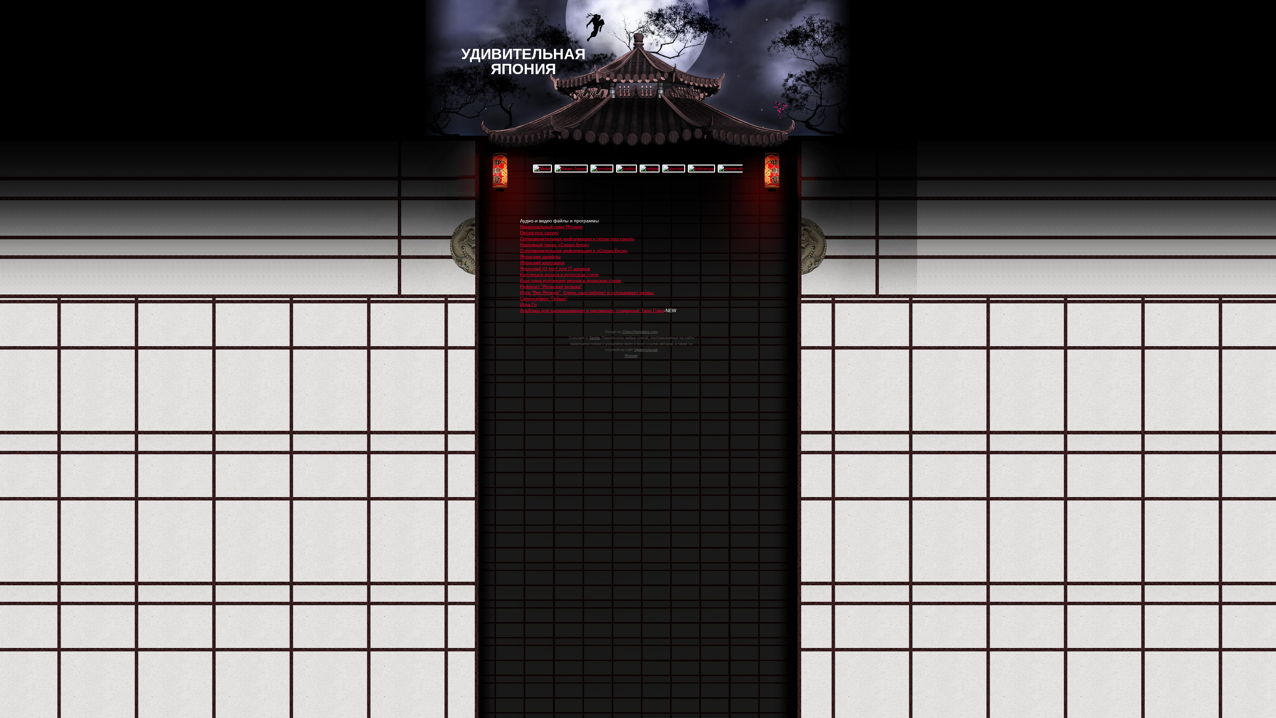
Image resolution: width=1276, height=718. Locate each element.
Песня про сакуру (539, 232)
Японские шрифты (540, 256)
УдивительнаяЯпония (523, 61)
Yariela (594, 338)
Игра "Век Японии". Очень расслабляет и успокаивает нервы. (587, 292)
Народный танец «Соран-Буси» (554, 244)
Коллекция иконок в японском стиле (559, 274)
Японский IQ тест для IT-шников (555, 268)
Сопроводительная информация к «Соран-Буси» (574, 250)
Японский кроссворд (542, 262)
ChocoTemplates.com (640, 332)
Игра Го (528, 304)
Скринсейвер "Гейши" (543, 298)
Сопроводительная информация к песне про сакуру (577, 238)
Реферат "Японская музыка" (551, 286)
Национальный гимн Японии (551, 226)
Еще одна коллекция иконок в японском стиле (570, 280)
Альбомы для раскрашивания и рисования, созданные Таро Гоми (592, 310)
